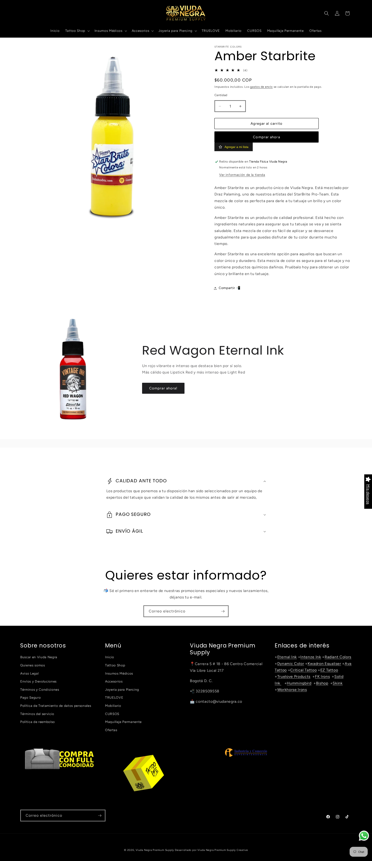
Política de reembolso (37, 722)
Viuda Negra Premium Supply (155, 850)
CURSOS (112, 714)
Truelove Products (293, 676)
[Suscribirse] (223, 611)
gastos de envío (261, 87)
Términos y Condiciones (39, 689)
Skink (338, 683)
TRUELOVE (114, 697)
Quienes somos (32, 665)
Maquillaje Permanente (123, 722)
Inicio (109, 657)
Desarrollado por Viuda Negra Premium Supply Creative (211, 850)
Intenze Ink (310, 657)
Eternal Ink (287, 657)
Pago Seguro (30, 697)
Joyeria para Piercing (122, 689)
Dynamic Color (290, 663)
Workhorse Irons (292, 689)
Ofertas (111, 730)
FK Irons (322, 676)
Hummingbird (299, 683)
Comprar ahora (266, 137)
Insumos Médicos (119, 673)
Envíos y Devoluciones (38, 681)
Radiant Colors (338, 657)
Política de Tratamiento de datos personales (55, 706)
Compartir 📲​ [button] (229, 288)
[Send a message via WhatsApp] (364, 836)
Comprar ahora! (163, 388)
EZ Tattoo (329, 670)
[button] (76, 31)
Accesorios (114, 681)
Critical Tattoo (303, 670)
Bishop (322, 683)
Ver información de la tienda (242, 175)
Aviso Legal (29, 673)
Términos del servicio (37, 714)
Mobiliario (113, 706)
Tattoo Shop (115, 665)
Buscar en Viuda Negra (38, 657)
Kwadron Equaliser (324, 663)
